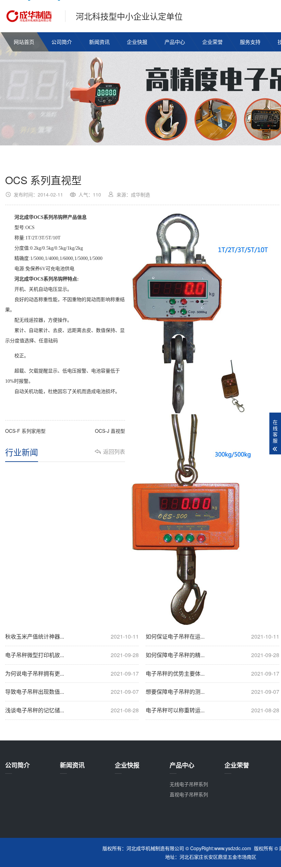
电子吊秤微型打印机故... (72, 655)
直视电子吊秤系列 (189, 794)
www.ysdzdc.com (232, 848)
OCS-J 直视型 (110, 430)
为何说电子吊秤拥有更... (72, 673)
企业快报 (137, 41)
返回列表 (114, 451)
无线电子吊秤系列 (189, 784)
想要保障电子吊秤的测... (212, 692)
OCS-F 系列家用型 (25, 430)
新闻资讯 (99, 41)
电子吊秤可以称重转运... (212, 710)
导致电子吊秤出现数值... (72, 692)
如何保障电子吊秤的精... (212, 655)
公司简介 (61, 41)
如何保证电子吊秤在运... (212, 636)
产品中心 (174, 41)
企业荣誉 (212, 41)
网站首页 (24, 41)
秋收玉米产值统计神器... (72, 636)
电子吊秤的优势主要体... (212, 673)
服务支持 (250, 41)
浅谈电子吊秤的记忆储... (72, 710)
